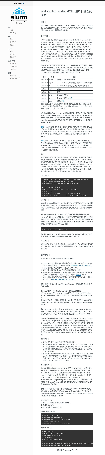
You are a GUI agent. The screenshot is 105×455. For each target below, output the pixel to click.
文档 (11, 39)
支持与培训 (14, 66)
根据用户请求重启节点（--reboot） (63, 279)
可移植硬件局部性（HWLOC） (81, 265)
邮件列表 (13, 63)
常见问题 (13, 42)
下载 (11, 51)
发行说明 (13, 33)
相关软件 (13, 54)
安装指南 (13, 57)
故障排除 (13, 69)
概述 (11, 30)
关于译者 (13, 75)
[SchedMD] (19, 3)
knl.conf (78, 275)
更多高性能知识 (15, 78)
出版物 (12, 45)
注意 (70, 98)
